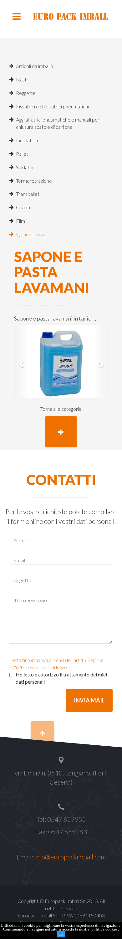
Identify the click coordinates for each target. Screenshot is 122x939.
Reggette (26, 93)
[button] (21, 361)
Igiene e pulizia (31, 234)
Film (20, 221)
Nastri (22, 79)
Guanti (23, 207)
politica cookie (104, 929)
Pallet (22, 154)
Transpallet (27, 194)
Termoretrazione (34, 181)
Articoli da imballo (34, 66)
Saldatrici (26, 167)
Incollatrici (27, 140)
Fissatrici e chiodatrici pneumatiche (53, 106)
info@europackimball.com (70, 857)
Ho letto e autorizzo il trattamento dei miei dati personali (61, 678)
